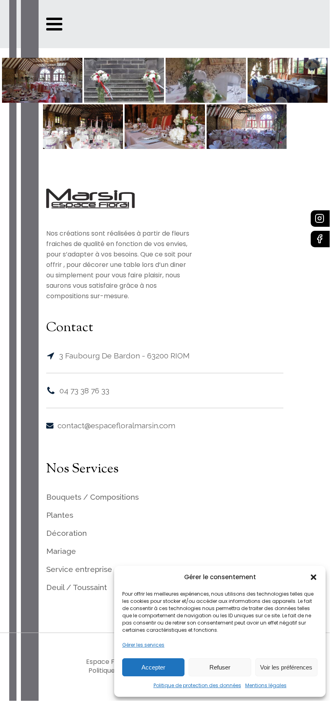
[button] (314, 577)
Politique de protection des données (197, 685)
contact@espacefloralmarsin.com (116, 425)
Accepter (153, 667)
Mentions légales (266, 685)
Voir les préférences (286, 667)
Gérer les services (143, 644)
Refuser (219, 667)
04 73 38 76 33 (84, 390)
